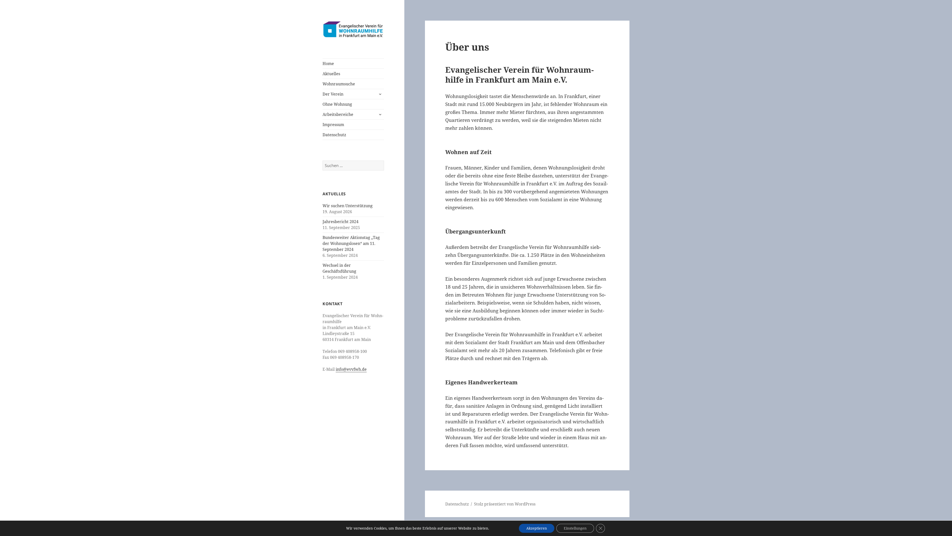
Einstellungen (575, 528)
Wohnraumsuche (339, 84)
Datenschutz (334, 134)
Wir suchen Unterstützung (348, 205)
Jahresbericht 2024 (340, 221)
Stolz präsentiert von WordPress (505, 504)
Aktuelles (331, 73)
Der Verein (333, 94)
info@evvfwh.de (351, 369)
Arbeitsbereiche (338, 114)
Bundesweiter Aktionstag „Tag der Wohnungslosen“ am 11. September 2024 (351, 243)
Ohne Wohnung (337, 104)
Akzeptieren (536, 528)
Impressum (333, 124)
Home (328, 63)
